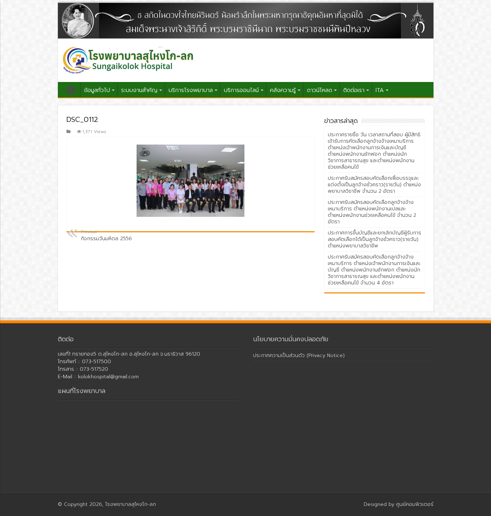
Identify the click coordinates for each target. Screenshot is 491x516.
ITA (380, 90)
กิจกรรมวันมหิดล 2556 (106, 235)
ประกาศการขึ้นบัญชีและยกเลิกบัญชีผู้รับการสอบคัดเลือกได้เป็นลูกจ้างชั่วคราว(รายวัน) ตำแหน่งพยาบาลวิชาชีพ (374, 239)
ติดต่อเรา (353, 90)
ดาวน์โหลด (319, 90)
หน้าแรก (70, 89)
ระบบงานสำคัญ (139, 90)
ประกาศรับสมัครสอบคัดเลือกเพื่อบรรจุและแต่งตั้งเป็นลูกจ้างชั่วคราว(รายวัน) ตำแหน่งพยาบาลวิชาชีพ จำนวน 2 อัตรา (374, 184)
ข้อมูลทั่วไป (97, 90)
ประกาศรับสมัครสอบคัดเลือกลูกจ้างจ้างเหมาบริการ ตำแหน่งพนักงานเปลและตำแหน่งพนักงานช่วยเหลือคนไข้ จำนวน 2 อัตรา (372, 211)
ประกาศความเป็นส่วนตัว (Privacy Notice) (299, 355)
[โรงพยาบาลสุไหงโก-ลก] (128, 60)
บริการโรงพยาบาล (191, 90)
